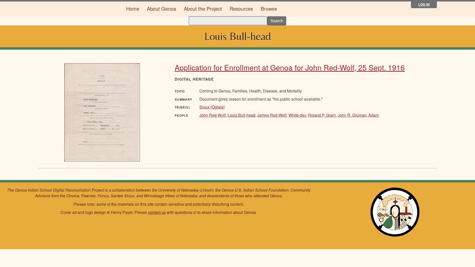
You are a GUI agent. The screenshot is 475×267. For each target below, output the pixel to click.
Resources (241, 8)
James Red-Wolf (271, 115)
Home (132, 8)
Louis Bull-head (241, 115)
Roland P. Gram (322, 115)
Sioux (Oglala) (212, 107)
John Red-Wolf (212, 115)
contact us (157, 212)
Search (276, 20)
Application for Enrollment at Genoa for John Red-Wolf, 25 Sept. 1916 (290, 67)
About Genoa (161, 8)
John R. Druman (352, 115)
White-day (297, 115)
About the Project (203, 8)
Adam (373, 115)
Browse (269, 8)
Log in (423, 4)
